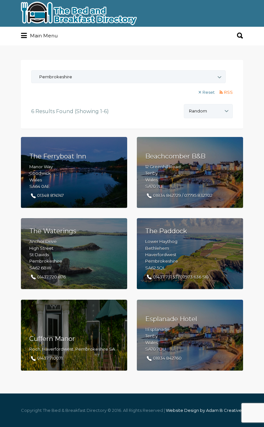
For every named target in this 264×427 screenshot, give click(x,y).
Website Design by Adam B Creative (204, 410)
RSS (228, 92)
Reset (209, 92)
